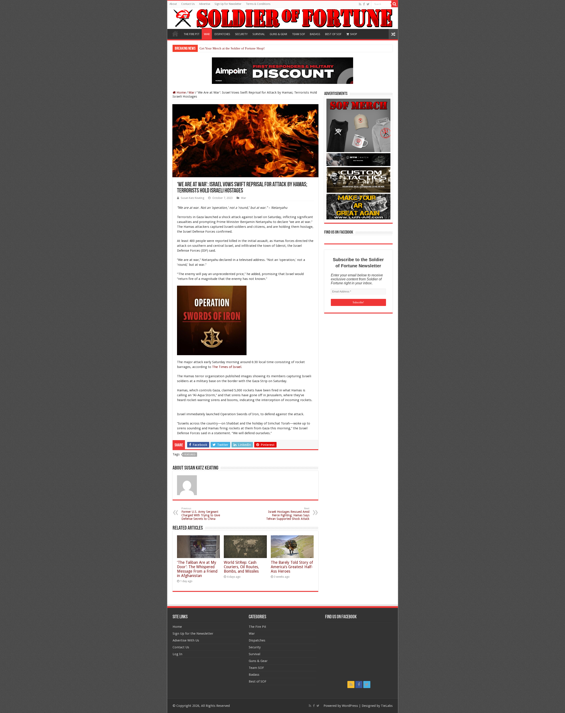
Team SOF (256, 668)
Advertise (204, 4)
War (191, 92)
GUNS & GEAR (278, 34)
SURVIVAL (258, 34)
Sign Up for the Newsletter (193, 634)
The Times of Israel (226, 367)
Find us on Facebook (338, 232)
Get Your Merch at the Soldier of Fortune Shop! (232, 48)
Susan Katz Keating (192, 198)
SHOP (353, 34)
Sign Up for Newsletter (228, 4)
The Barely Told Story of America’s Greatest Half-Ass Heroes (292, 566)
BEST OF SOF (333, 34)
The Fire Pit (257, 627)
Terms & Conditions (258, 4)
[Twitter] (368, 4)
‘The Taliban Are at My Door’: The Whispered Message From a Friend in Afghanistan (197, 569)
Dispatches (257, 640)
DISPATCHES (222, 34)
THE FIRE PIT (192, 34)
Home (175, 33)
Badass (254, 675)
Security (255, 647)
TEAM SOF (298, 34)
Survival (254, 654)
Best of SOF (257, 681)
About (173, 4)
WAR (207, 34)
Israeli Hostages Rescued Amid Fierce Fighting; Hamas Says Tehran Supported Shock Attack (287, 514)
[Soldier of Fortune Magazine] (282, 18)
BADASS (315, 34)
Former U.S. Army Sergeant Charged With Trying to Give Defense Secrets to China (200, 514)
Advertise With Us (186, 640)
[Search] (394, 4)
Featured (190, 454)
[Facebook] (364, 4)
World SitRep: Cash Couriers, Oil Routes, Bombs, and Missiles (241, 566)
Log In (177, 654)
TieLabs (387, 706)
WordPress (350, 706)
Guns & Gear (258, 661)
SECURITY (241, 34)
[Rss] (360, 4)
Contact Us (188, 4)
